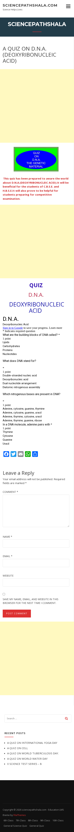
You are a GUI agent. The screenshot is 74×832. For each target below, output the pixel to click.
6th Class (8, 820)
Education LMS (56, 809)
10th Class (58, 820)
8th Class (33, 820)
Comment (10, 492)
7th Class (21, 820)
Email (7, 556)
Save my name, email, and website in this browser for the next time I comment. (30, 601)
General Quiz (36, 825)
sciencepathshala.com (30, 5)
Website (8, 575)
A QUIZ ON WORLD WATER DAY (27, 758)
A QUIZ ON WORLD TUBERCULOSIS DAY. (33, 753)
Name (7, 536)
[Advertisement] (37, 106)
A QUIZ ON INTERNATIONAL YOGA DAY (32, 742)
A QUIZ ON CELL (17, 748)
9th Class (45, 820)
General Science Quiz (15, 825)
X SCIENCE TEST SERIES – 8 (24, 764)
